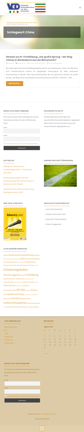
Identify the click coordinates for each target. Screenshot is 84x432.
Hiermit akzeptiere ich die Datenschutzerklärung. (22, 144)
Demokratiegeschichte (10, 262)
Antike (6, 255)
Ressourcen (8, 336)
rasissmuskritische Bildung (31, 294)
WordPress (52, 414)
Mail (71, 123)
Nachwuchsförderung (10, 290)
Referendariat (8, 298)
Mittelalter (12, 285)
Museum (26, 285)
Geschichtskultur (8, 282)
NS (18, 289)
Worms (26, 307)
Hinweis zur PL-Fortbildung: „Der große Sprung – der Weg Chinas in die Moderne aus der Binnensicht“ (39, 58)
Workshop (19, 307)
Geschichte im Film (29, 279)
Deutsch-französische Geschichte (13, 265)
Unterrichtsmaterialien (33, 303)
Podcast (34, 290)
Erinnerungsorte (12, 274)
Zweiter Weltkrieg (33, 307)
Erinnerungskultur (16, 270)
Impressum (8, 339)
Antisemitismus (15, 255)
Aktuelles (21, 63)
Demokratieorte (21, 262)
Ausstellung (28, 255)
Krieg (36, 282)
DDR (22, 258)
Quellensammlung (15, 294)
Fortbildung (40, 63)
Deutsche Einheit (28, 265)
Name (5, 127)
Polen (5, 294)
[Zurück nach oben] (42, 428)
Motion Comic (19, 285)
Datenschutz (9, 343)
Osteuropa (27, 290)
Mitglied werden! (10, 327)
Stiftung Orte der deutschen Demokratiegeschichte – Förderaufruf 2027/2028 (18, 169)
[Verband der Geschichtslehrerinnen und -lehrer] (25, 8)
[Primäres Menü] (80, 7)
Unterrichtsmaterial (15, 303)
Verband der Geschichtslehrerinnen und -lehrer (21, 22)
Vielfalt (5, 307)
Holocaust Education (28, 282)
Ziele (6, 333)
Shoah (15, 298)
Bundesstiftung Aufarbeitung (13, 259)
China (31, 63)
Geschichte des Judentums (14, 279)
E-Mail (5, 135)
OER (22, 289)
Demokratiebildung (31, 259)
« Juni (46, 353)
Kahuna (43, 414)
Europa (23, 275)
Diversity (35, 265)
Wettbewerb (11, 307)
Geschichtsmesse (18, 282)
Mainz (6, 285)
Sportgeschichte (25, 298)
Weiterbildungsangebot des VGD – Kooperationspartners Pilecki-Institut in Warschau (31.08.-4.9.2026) (19, 181)
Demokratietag (30, 262)
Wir (5, 330)
